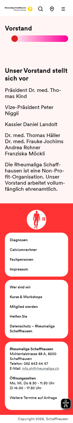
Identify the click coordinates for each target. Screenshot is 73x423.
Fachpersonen (21, 259)
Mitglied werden (24, 306)
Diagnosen (19, 240)
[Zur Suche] (40, 9)
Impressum (19, 269)
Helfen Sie (18, 316)
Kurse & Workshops (26, 297)
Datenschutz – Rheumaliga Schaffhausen (32, 328)
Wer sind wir (20, 287)
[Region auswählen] (52, 9)
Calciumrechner (23, 249)
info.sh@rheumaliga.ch (40, 368)
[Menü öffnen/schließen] (63, 9)
